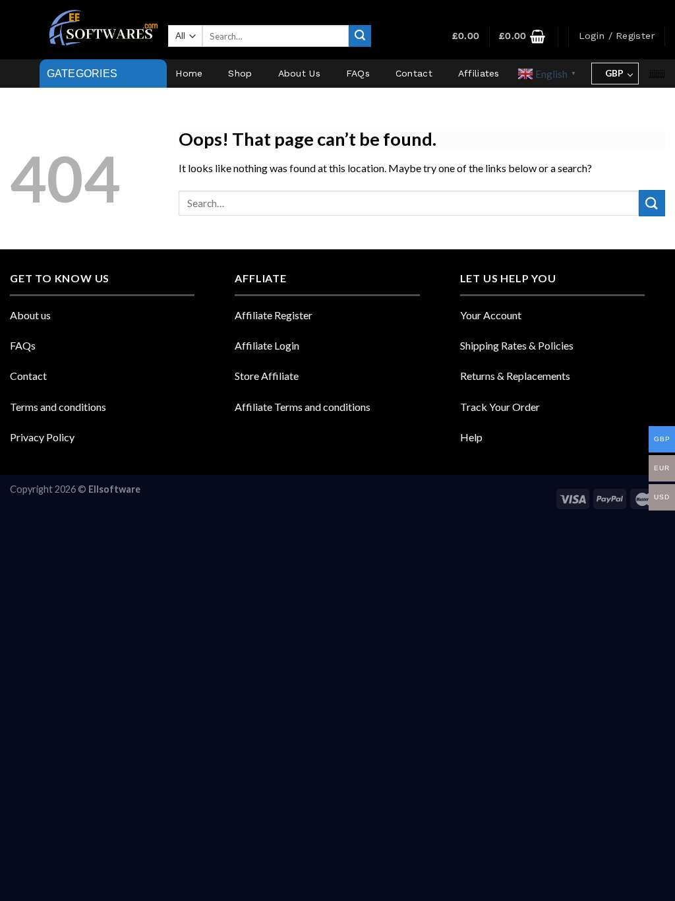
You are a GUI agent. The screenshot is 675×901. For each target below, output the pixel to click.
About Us (299, 73)
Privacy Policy (42, 437)
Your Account (490, 315)
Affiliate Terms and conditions (302, 406)
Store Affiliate (267, 375)
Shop (240, 73)
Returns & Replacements (515, 375)
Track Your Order (500, 406)
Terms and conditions (58, 406)
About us (30, 315)
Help (471, 437)
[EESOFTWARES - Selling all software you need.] (101, 29)
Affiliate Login (267, 345)
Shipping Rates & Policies (516, 345)
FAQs (358, 73)
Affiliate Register (273, 315)
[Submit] (360, 36)
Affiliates (479, 73)
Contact (414, 73)
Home (188, 73)
